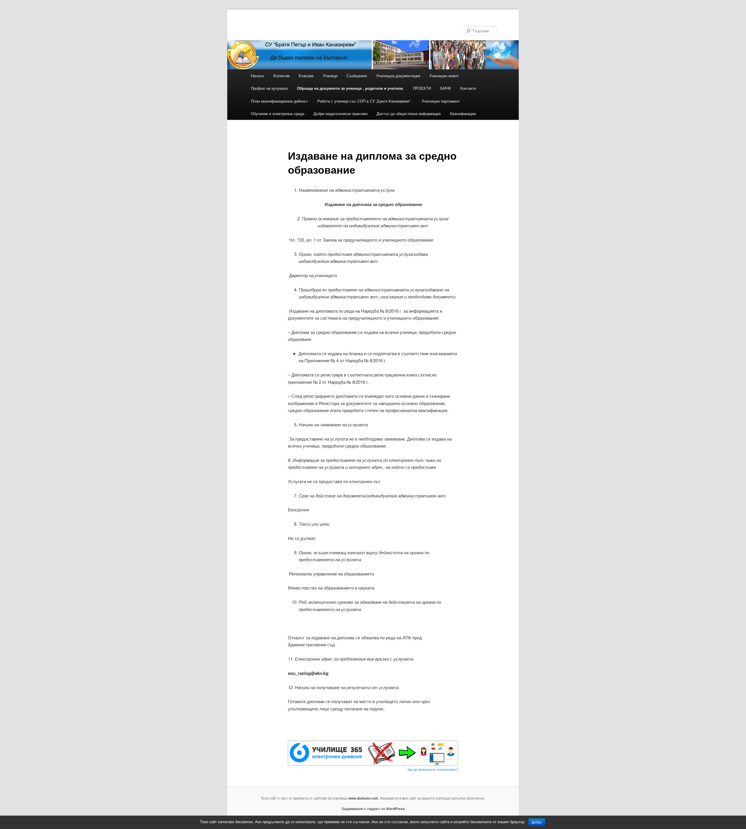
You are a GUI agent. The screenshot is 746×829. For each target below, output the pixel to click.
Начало (257, 75)
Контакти (468, 88)
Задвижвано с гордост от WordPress (373, 808)
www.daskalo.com (363, 798)
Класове (306, 75)
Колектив (281, 75)
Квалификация (463, 113)
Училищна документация (398, 75)
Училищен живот (444, 75)
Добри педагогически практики (340, 113)
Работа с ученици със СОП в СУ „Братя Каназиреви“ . (365, 101)
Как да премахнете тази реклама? (433, 769)
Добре (537, 822)
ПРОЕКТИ (422, 88)
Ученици (330, 75)
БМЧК (445, 88)
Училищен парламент (441, 101)
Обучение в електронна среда (277, 113)
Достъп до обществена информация (408, 113)
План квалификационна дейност (279, 101)
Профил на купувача (269, 88)
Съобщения (356, 75)
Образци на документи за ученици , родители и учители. (350, 88)
